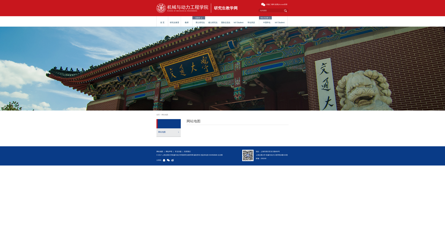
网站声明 (169, 151)
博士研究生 (200, 22)
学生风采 (251, 22)
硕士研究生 (213, 22)
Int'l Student (238, 22)
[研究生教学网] (182, 8)
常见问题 (178, 151)
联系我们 (187, 151)
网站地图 (162, 132)
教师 (187, 22)
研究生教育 (174, 22)
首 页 (162, 22)
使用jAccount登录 (281, 4)
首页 (158, 115)
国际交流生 (225, 22)
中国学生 (267, 22)
